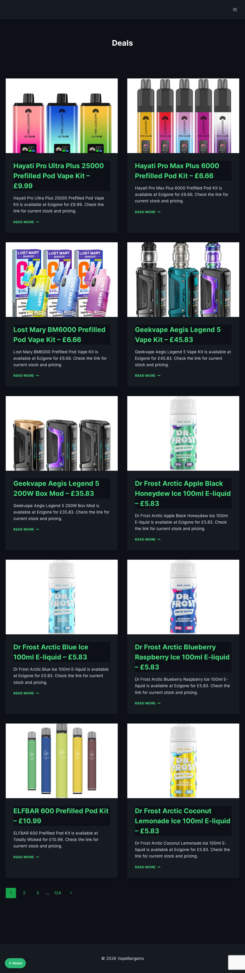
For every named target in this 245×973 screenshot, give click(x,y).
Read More (26, 222)
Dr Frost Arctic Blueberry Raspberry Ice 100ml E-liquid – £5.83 (182, 657)
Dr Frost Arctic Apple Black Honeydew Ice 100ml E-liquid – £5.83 (183, 493)
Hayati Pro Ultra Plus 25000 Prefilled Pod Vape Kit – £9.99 (58, 176)
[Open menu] (234, 9)
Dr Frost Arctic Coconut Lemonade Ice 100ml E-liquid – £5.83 (182, 821)
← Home (15, 963)
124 (57, 892)
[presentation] (62, 115)
